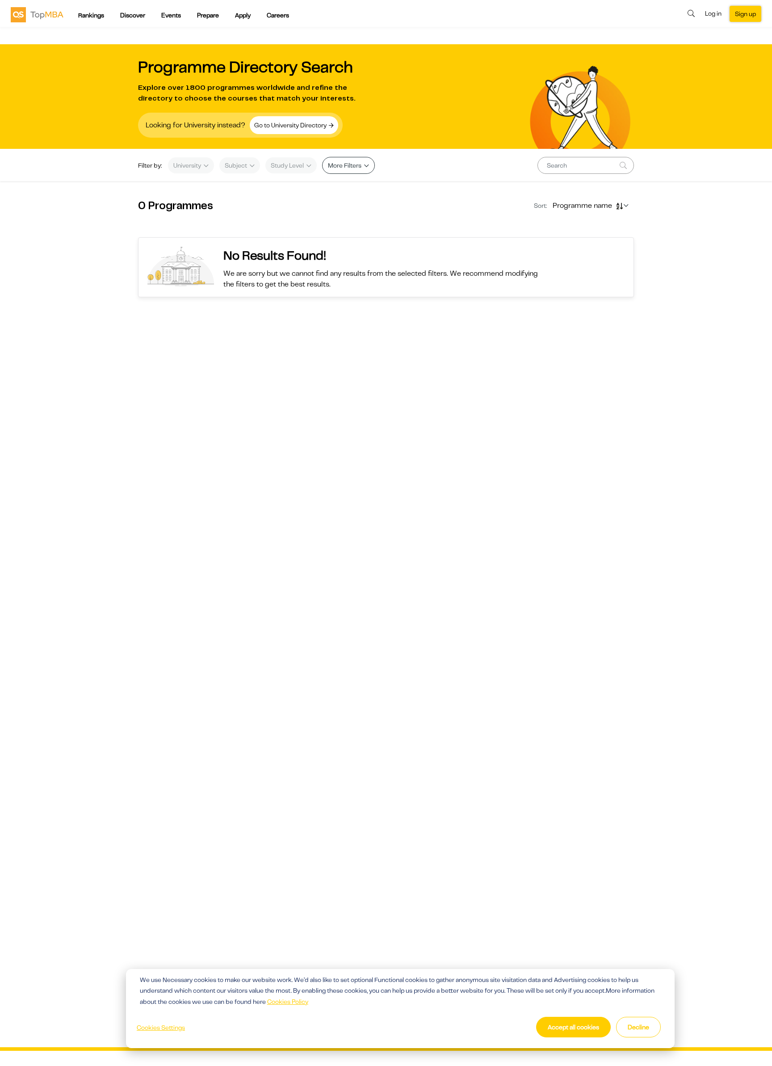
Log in (713, 13)
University (187, 165)
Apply (243, 15)
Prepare (208, 15)
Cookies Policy (287, 1002)
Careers (278, 15)
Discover (132, 15)
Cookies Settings (161, 1028)
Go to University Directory (291, 125)
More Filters (345, 165)
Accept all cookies (573, 1027)
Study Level (288, 165)
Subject (236, 165)
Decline (638, 1027)
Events (171, 15)
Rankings (91, 15)
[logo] (37, 14)
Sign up (745, 14)
